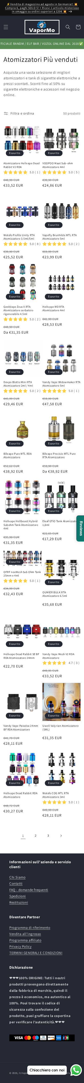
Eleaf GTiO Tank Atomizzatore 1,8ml (61, 523)
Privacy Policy (20, 946)
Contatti (16, 883)
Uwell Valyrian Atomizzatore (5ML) (60, 727)
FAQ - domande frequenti (28, 889)
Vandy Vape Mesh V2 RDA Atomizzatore (58, 656)
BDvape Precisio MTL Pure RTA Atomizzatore (59, 455)
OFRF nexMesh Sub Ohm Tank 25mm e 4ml (22, 573)
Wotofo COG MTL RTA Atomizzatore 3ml (55, 795)
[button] (6, 27)
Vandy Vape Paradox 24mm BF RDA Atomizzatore (21, 727)
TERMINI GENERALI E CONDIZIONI (35, 952)
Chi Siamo (17, 877)
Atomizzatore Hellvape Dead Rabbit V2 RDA (22, 165)
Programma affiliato (25, 940)
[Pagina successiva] (61, 836)
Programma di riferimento (29, 927)
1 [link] (23, 835)
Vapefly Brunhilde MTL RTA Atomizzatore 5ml (59, 237)
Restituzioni (18, 902)
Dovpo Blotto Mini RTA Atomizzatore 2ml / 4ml (18, 384)
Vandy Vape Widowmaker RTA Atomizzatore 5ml (61, 384)
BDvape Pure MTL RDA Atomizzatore (18, 455)
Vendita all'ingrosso (25, 934)
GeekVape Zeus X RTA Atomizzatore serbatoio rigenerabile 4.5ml (18, 310)
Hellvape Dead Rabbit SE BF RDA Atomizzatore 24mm (21, 656)
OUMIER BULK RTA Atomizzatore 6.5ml (54, 594)
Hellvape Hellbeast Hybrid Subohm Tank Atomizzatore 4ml (21, 524)
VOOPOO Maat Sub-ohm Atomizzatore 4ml (57, 165)
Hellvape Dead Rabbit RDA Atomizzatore (20, 795)
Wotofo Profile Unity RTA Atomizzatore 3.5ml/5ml (19, 237)
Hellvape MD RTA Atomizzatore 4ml (53, 308)
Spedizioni (17, 896)
